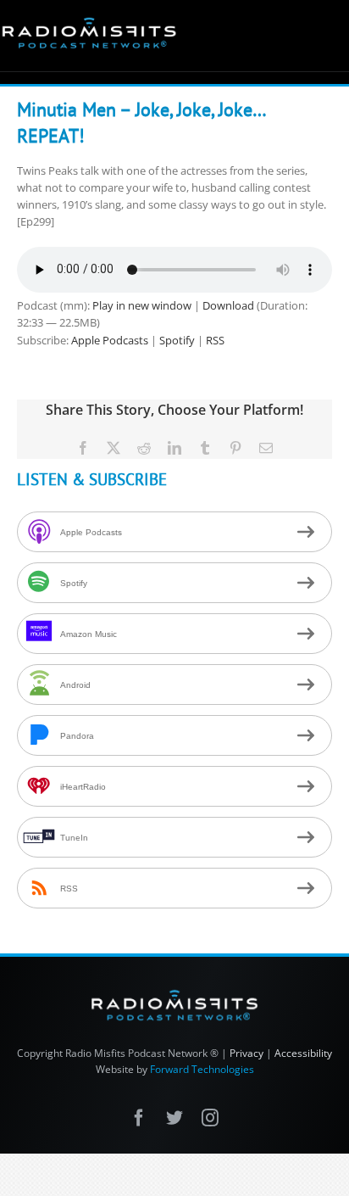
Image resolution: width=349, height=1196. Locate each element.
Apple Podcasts (109, 340)
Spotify (177, 340)
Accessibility (303, 1053)
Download (228, 305)
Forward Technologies (202, 1069)
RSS (215, 340)
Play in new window (141, 305)
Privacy (246, 1053)
